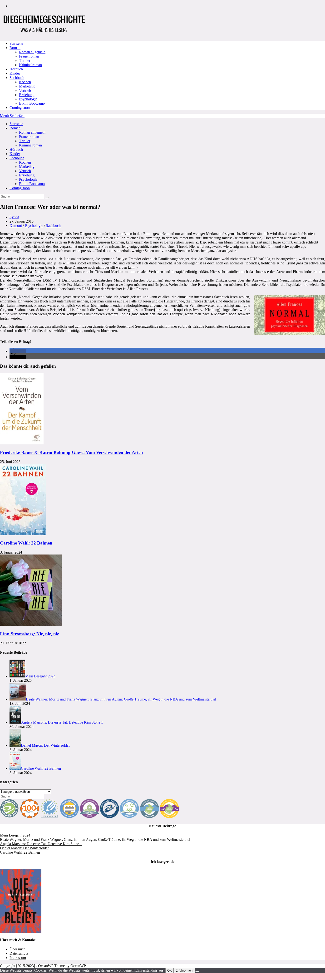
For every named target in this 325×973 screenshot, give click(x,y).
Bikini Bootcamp (32, 184)
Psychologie (28, 179)
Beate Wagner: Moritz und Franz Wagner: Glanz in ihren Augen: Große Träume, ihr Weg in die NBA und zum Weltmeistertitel (95, 839)
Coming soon (20, 188)
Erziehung (26, 175)
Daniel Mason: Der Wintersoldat (24, 848)
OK (169, 970)
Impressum (18, 958)
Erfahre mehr (184, 970)
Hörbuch (16, 149)
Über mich (17, 949)
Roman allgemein (32, 132)
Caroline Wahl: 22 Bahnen (26, 542)
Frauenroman (29, 137)
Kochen (25, 162)
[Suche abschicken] (47, 197)
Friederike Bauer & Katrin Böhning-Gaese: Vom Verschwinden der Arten (71, 452)
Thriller (24, 141)
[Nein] (197, 971)
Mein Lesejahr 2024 (15, 835)
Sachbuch (17, 158)
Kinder (15, 154)
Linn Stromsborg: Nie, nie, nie (29, 633)
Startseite (16, 124)
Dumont (16, 226)
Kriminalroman (30, 145)
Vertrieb (25, 171)
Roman (15, 128)
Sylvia (14, 217)
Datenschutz (19, 953)
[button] (18, 351)
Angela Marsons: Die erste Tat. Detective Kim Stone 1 (41, 844)
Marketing (26, 167)
